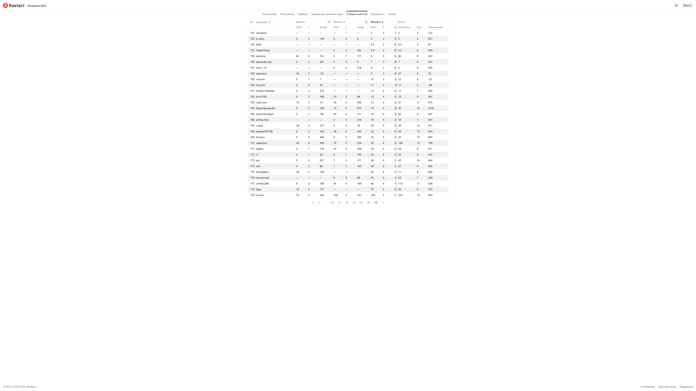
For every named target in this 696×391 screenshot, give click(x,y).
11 (339, 202)
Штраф (323, 27)
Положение (287, 14)
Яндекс (31, 386)
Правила (303, 14)
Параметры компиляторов (327, 14)
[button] (263, 22)
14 (361, 202)
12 (346, 202)
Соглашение (648, 386)
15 (368, 202)
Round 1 (301, 21)
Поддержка (686, 386)
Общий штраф (435, 27)
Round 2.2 (339, 21)
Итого (401, 21)
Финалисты (378, 14)
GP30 (299, 27)
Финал (392, 14)
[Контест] (14, 5)
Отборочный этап (356, 14)
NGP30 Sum (404, 27)
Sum (419, 27)
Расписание (269, 14)
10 (332, 202)
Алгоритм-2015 (37, 5)
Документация (667, 386)
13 (354, 202)
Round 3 (375, 21)
